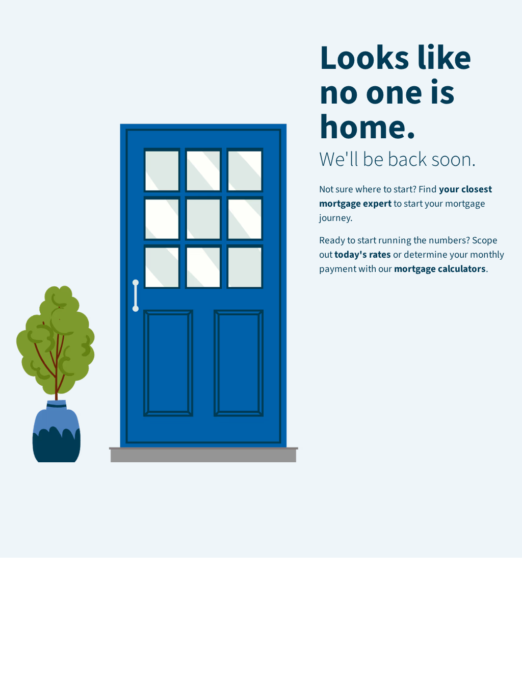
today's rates (362, 254)
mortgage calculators (440, 269)
